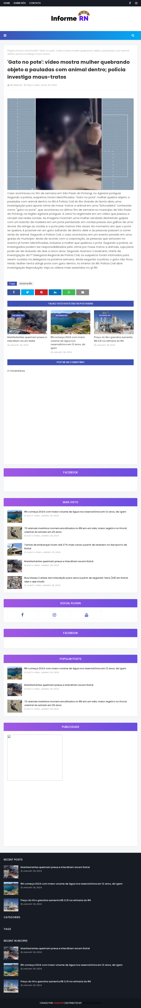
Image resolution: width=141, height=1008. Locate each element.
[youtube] (86, 615)
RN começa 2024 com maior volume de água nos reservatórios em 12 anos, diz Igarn (68, 342)
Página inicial (15, 50)
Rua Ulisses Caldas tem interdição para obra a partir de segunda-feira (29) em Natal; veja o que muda (76, 579)
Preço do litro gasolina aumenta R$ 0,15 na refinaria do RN (113, 339)
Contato (35, 3)
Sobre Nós (20, 3)
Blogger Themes (92, 1003)
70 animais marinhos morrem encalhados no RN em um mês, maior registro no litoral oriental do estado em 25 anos (75, 530)
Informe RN (31, 50)
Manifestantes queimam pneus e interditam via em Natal (27, 339)
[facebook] (130, 3)
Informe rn (16, 85)
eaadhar (58, 1003)
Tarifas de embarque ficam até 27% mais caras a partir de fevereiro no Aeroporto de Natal (75, 546)
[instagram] (135, 3)
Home (7, 3)
